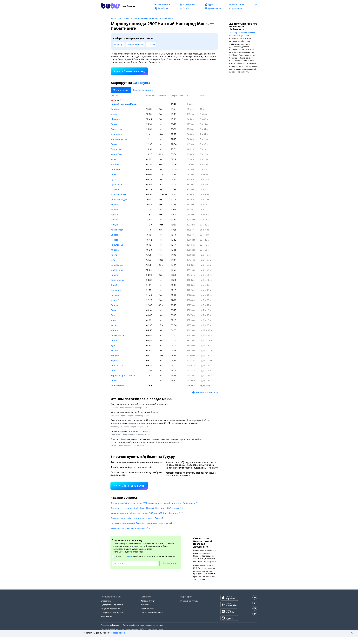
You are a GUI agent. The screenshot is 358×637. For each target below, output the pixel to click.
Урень (114, 114)
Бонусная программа (110, 609)
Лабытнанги (117, 385)
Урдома (114, 214)
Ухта (113, 260)
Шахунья (115, 119)
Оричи (114, 144)
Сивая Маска (117, 335)
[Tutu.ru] (110, 6)
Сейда (114, 340)
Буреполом (116, 129)
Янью (113, 315)
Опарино (115, 169)
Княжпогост (117, 229)
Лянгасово (116, 149)
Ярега (114, 255)
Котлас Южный (118, 194)
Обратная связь (147, 609)
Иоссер (114, 239)
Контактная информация (151, 612)
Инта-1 (114, 325)
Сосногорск (117, 265)
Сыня (113, 310)
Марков (114, 330)
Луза (113, 179)
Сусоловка (116, 184)
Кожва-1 (115, 300)
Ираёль (114, 275)
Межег (114, 219)
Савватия (115, 189)
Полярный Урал (119, 365)
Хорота (114, 360)
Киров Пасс (117, 154)
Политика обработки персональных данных (143, 625)
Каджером (116, 290)
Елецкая (115, 355)
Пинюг (114, 174)
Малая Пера (117, 270)
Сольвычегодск (119, 199)
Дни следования (135, 44)
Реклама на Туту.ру (189, 601)
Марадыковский (119, 139)
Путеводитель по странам (112, 605)
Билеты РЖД (106, 616)
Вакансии (145, 605)
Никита (114, 350)
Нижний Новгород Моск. (123, 104)
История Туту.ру (148, 601)
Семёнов (115, 109)
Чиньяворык (117, 244)
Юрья (113, 159)
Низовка (115, 204)
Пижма (114, 124)
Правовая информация (111, 625)
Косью (114, 320)
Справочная (106, 601)
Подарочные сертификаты (112, 612)
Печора (114, 305)
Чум (113, 345)
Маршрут (118, 44)
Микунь (114, 224)
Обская (114, 380)
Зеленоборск (117, 280)
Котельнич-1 (117, 134)
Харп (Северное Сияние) (123, 375)
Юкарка (115, 250)
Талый (114, 285)
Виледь (114, 209)
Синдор (115, 234)
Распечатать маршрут (207, 392)
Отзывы (151, 44)
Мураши (115, 164)
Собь (113, 370)
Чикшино (115, 295)
